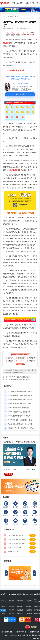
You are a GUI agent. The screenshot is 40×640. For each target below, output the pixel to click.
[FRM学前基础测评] (20, 9)
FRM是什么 (27, 3)
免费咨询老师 (20, 94)
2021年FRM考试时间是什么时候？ (20, 380)
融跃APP (20, 606)
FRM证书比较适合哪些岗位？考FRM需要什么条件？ (21, 399)
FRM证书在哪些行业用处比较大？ (19, 408)
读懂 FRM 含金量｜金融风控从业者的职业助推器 (21, 428)
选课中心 (3, 606)
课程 (33, 3)
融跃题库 (20, 610)
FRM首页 (19, 3)
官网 (13, 3)
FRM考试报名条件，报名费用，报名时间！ (21, 420)
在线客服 (29, 601)
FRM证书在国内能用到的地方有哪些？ (20, 404)
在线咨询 (29, 614)
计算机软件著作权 (7, 632)
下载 (32, 535)
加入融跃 (12, 606)
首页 (4, 16)
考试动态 (10, 16)
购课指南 (29, 610)
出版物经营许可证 (21, 632)
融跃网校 (20, 601)
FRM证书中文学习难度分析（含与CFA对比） (21, 424)
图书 (38, 3)
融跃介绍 (12, 601)
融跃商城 (20, 614)
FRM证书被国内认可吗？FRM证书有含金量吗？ (21, 395)
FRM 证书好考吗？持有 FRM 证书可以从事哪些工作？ (21, 416)
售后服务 (29, 606)
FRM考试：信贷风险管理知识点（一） (21, 377)
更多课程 (8, 474)
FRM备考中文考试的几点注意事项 (19, 412)
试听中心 (3, 601)
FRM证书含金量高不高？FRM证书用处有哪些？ (21, 391)
